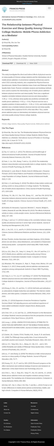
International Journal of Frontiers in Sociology (17, 17)
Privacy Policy (35, 433)
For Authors (7, 423)
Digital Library (35, 413)
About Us (6, 409)
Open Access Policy (36, 423)
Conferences (34, 409)
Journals (33, 406)
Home (5, 406)
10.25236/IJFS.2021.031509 (11, 19)
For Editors (7, 430)
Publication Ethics (36, 430)
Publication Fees (35, 426)
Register (29, 3)
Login (24, 3)
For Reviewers (8, 426)
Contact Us (7, 413)
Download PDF (7, 63)
